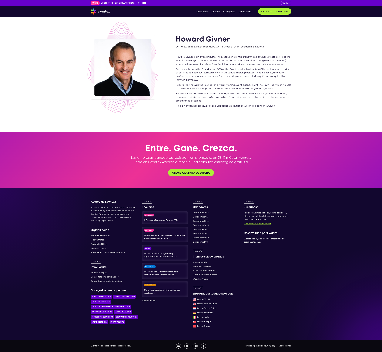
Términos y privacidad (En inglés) (259, 346)
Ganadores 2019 (200, 242)
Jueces (216, 12)
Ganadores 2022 (201, 229)
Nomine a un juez (99, 273)
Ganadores (202, 12)
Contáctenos (284, 346)
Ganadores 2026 (201, 213)
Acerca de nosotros (100, 236)
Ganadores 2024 (201, 221)
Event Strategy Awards (204, 271)
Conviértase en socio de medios (106, 281)
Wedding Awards (201, 279)
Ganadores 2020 (201, 238)
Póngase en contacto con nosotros (108, 252)
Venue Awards (200, 262)
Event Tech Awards (202, 266)
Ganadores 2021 (200, 234)
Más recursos (149, 301)
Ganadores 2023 (201, 225)
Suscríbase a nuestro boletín (257, 224)
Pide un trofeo (97, 240)
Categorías (229, 12)
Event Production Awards (205, 275)
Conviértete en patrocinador (104, 277)
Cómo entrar (245, 12)
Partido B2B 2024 (99, 244)
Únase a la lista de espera (274, 11)
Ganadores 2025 (201, 217)
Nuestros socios (98, 248)
